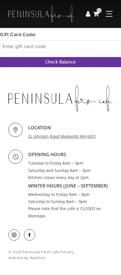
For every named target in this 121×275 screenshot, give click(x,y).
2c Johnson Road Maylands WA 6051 (62, 136)
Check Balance (60, 62)
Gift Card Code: (18, 34)
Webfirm (37, 257)
